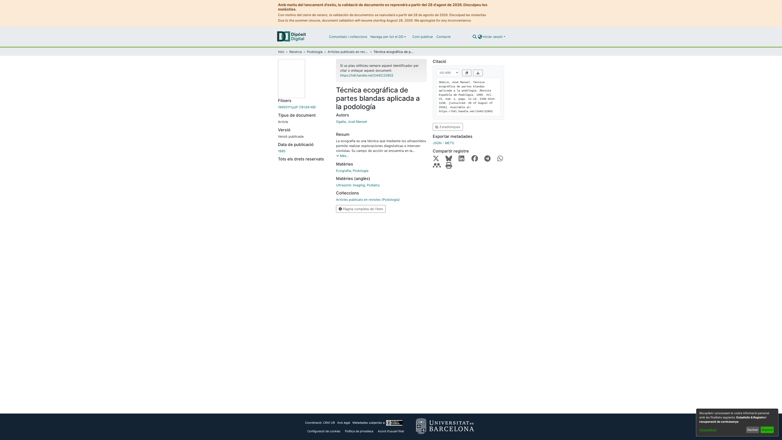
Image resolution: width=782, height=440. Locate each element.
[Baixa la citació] (478, 73)
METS (449, 143)
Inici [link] (281, 52)
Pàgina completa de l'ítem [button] (362, 209)
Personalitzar (708, 429)
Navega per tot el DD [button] (386, 37)
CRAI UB (329, 422)
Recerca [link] (295, 52)
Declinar (752, 429)
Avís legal (343, 422)
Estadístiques (449, 127)
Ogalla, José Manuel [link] (351, 122)
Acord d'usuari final (391, 431)
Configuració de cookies (323, 431)
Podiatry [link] (373, 185)
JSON (437, 143)
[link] (304, 107)
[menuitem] (388, 37)
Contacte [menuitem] (443, 37)
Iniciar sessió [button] (493, 37)
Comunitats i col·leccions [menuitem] (348, 37)
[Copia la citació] (466, 73)
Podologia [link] (315, 52)
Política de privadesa (359, 431)
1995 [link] (282, 151)
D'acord (767, 429)
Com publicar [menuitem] (422, 37)
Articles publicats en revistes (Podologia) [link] (348, 52)
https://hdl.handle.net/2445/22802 (366, 75)
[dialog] (737, 422)
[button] (474, 36)
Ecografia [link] (343, 171)
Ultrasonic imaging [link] (350, 185)
